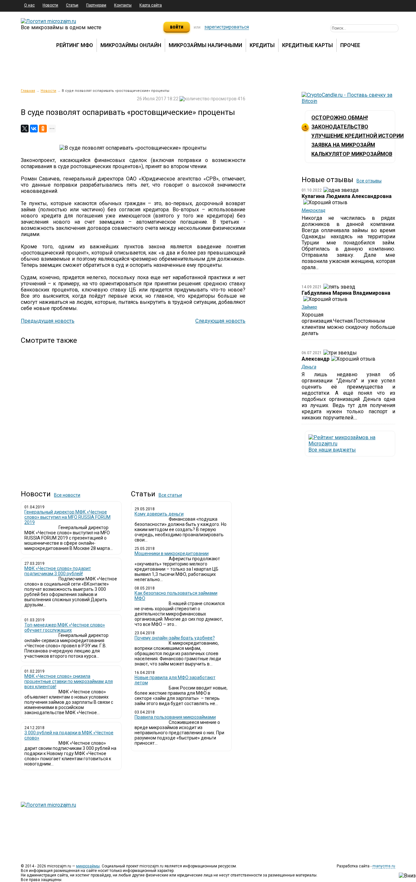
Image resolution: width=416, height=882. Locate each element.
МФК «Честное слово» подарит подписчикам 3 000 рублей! (57, 571)
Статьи (72, 5)
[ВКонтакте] (34, 128)
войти (176, 27)
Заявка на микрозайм (343, 145)
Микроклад (313, 210)
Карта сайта (150, 5)
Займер (309, 307)
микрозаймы (88, 866)
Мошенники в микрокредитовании (172, 553)
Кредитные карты (307, 45)
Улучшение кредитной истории (357, 136)
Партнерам (96, 5)
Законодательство (339, 127)
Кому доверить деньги (159, 513)
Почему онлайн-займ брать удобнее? (175, 637)
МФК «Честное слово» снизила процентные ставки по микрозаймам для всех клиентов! (68, 681)
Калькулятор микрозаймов (351, 154)
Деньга (309, 366)
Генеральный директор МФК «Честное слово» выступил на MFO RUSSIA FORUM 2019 (67, 517)
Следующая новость (220, 321)
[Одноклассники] (43, 128)
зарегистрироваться (226, 27)
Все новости (67, 495)
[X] (25, 128)
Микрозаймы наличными (205, 45)
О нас (29, 5)
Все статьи (170, 495)
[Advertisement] (133, 411)
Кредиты (262, 45)
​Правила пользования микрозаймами (175, 717)
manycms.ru (383, 866)
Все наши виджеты (332, 450)
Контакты (123, 5)
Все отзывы (369, 180)
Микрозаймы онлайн (130, 45)
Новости (50, 5)
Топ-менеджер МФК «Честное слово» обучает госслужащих (64, 627)
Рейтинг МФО (74, 45)
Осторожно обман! (339, 118)
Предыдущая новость (47, 321)
